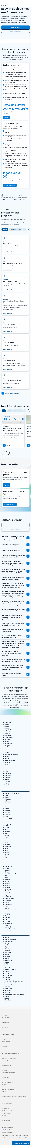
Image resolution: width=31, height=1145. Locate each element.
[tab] (5, 229)
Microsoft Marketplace (6, 1075)
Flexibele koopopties (6, 1044)
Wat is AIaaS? (4, 1115)
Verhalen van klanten (6, 1029)
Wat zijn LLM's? (5, 1118)
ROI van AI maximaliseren (7, 1048)
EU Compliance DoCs (23, 1137)
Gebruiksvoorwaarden (23, 1135)
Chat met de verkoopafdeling (21, 1143)
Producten (4, 1036)
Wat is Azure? (4, 1015)
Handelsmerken (5, 1137)
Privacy (16, 1135)
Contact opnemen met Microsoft (8, 1135)
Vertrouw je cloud (5, 1024)
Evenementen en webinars (7, 1094)
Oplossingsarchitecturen (6, 1060)
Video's (3, 1098)
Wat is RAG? (4, 1122)
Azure (3, 5)
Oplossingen (4, 1055)
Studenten (4, 1091)
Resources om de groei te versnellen (9, 1058)
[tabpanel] (15, 311)
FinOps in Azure (5, 1046)
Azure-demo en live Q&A (6, 1065)
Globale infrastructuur (6, 1020)
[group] (13, 431)
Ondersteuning (5, 1063)
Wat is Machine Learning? (7, 1110)
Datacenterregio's (5, 1022)
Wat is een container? (6, 1120)
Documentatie (4, 1084)
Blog (3, 1086)
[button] (15, 41)
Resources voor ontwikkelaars (8, 1089)
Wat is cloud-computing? (7, 1105)
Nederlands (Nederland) (8, 1127)
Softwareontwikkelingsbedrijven (8, 1072)
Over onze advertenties (13, 1137)
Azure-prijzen (4, 1039)
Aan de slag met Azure (6, 1017)
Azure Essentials (5, 1027)
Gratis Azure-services (6, 1041)
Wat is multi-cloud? (5, 1108)
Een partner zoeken (5, 1077)
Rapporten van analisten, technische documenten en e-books (14, 1096)
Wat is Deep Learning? (6, 1113)
